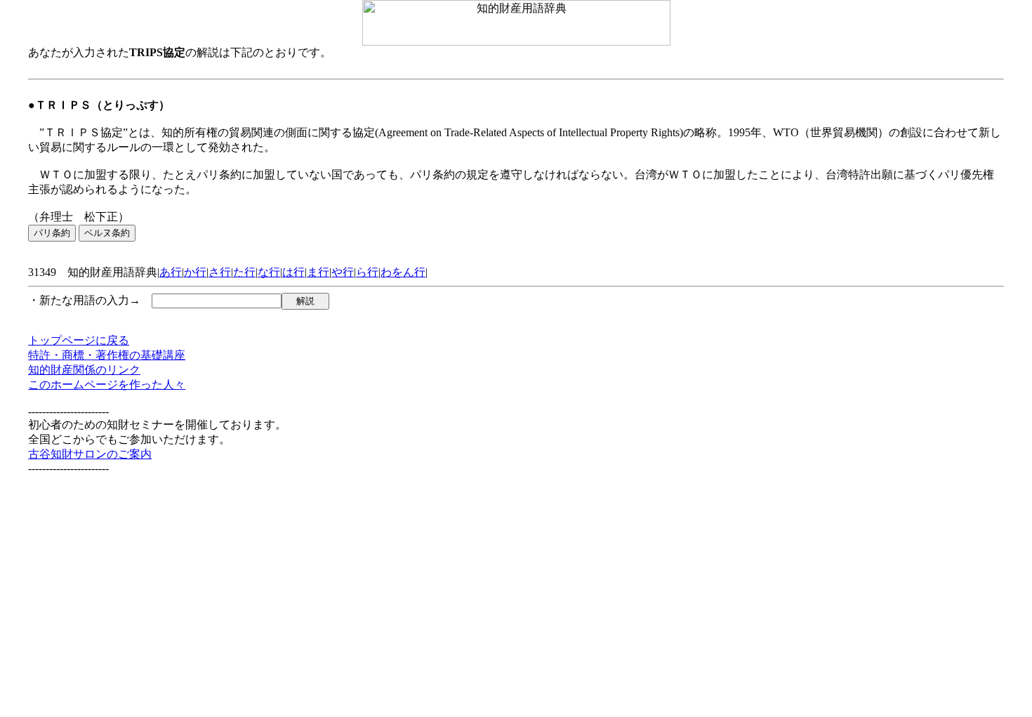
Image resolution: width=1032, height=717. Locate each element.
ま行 (318, 272)
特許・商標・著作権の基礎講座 (106, 355)
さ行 (220, 272)
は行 (293, 272)
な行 (269, 272)
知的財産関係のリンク (84, 370)
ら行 (367, 272)
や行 (342, 272)
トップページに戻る (78, 340)
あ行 (170, 272)
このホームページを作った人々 (106, 384)
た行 (244, 272)
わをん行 (403, 272)
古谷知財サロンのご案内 (90, 454)
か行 (195, 272)
